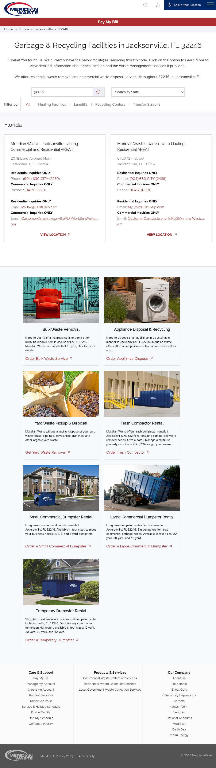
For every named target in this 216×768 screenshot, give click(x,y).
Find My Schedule (40, 718)
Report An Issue (41, 701)
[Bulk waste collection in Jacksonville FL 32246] (61, 300)
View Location (53, 234)
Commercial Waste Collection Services (110, 678)
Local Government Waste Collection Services (110, 689)
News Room (179, 706)
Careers (179, 701)
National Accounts (179, 718)
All (28, 104)
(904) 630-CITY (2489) (41, 178)
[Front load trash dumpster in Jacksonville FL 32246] (61, 487)
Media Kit (179, 723)
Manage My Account (41, 684)
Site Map (45, 756)
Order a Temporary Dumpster (50, 640)
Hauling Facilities (52, 104)
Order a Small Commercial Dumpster (56, 546)
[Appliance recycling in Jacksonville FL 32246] (142, 300)
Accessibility (86, 756)
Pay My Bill (108, 22)
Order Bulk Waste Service (47, 358)
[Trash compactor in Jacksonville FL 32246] (142, 393)
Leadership (179, 684)
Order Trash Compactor (126, 452)
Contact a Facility (41, 723)
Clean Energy (179, 735)
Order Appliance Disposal (128, 358)
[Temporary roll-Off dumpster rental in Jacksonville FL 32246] (61, 581)
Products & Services (110, 673)
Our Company (179, 673)
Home (8, 29)
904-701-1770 (34, 189)
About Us (179, 678)
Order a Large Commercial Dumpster (138, 546)
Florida (24, 29)
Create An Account (41, 689)
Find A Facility (41, 712)
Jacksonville (44, 29)
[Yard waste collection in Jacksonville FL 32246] (61, 393)
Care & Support (41, 673)
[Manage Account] (158, 5)
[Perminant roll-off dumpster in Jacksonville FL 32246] (142, 487)
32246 (63, 29)
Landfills (80, 104)
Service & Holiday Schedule (41, 706)
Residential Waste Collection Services (110, 684)
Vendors (179, 712)
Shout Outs (179, 689)
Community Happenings (179, 695)
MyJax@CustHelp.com (39, 206)
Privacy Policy (65, 756)
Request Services (41, 695)
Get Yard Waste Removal (46, 452)
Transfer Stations (146, 104)
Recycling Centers (110, 104)
